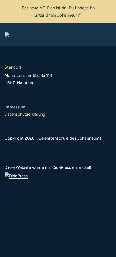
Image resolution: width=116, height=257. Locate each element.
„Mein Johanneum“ (63, 15)
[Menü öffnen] (106, 34)
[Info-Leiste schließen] (107, 8)
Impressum (15, 107)
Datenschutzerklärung (25, 114)
